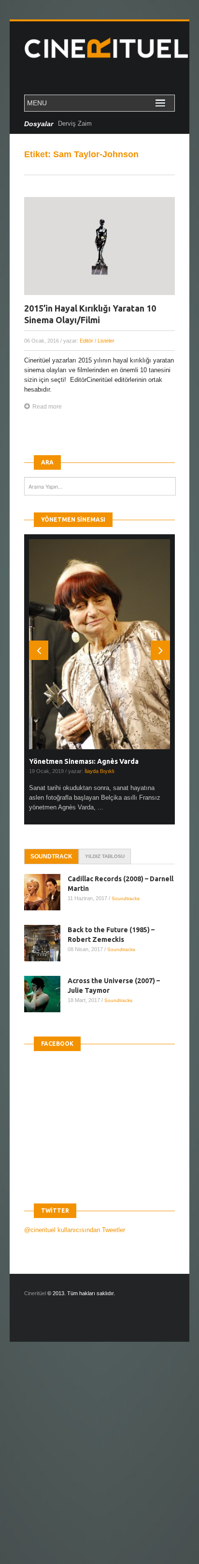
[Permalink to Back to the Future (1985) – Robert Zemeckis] (46, 943)
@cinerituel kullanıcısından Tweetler (74, 1230)
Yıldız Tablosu (105, 856)
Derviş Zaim (75, 123)
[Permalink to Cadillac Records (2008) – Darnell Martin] (46, 892)
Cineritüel (35, 1293)
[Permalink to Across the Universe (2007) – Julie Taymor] (46, 994)
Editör (86, 341)
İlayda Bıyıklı (99, 771)
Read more (47, 406)
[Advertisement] (99, 1461)
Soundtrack (51, 856)
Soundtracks (126, 898)
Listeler (106, 341)
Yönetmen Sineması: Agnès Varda (84, 761)
